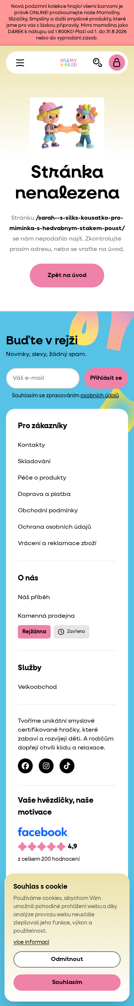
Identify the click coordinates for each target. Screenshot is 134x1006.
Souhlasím (67, 983)
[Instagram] (46, 765)
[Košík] (117, 62)
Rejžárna (34, 631)
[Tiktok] (67, 765)
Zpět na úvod (67, 275)
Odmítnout (67, 959)
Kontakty (31, 445)
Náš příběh (34, 598)
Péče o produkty (42, 478)
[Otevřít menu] (20, 62)
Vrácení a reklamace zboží (57, 544)
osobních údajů (99, 395)
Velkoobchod (37, 687)
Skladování (34, 462)
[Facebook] (25, 765)
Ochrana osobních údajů (54, 527)
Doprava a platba (44, 494)
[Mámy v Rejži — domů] (68, 62)
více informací (31, 942)
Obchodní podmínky (48, 511)
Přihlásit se (106, 378)
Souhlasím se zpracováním (65, 395)
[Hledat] (97, 62)
